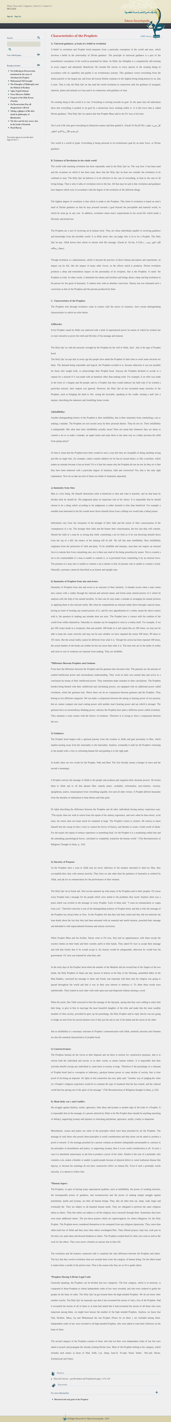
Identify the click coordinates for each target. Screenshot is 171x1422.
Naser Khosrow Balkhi (20, 94)
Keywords (18, 6)
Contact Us (47, 6)
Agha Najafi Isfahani (19, 91)
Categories (27, 6)
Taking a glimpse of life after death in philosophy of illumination (22, 114)
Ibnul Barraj (15, 128)
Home (9, 6)
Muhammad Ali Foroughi (21, 81)
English (156, 36)
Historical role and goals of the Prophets (71, 1399)
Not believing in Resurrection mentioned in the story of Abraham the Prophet (22, 74)
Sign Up (18, 16)
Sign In (10, 16)
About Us (37, 6)
